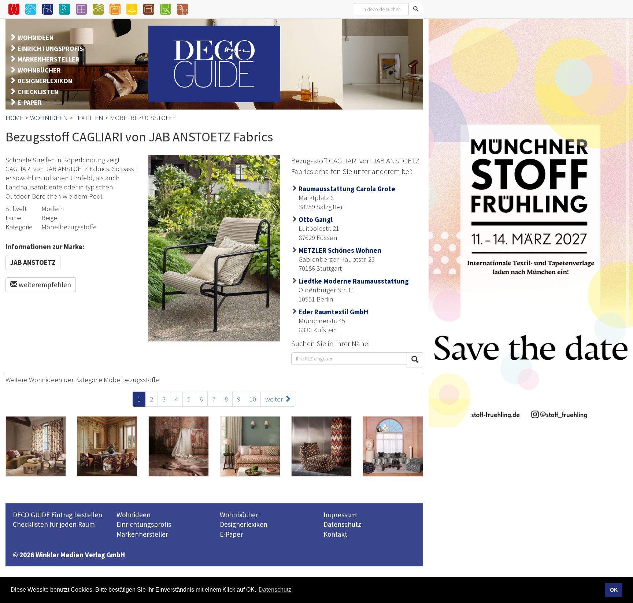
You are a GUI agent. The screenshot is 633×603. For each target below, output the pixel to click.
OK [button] (614, 590)
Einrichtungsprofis (143, 524)
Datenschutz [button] (275, 590)
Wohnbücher (239, 514)
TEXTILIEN (88, 117)
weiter (274, 399)
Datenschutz (342, 524)
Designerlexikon (243, 524)
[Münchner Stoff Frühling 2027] (531, 222)
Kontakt (335, 534)
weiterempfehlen (44, 284)
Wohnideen (133, 514)
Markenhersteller (142, 534)
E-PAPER (30, 102)
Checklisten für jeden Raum (54, 524)
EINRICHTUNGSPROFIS (50, 48)
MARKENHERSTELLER (48, 59)
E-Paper (231, 534)
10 (252, 399)
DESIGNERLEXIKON (45, 81)
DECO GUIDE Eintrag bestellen (57, 514)
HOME (14, 117)
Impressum (340, 514)
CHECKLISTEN (38, 92)
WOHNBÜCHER (39, 70)
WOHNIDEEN (35, 37)
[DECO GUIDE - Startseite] (214, 64)
